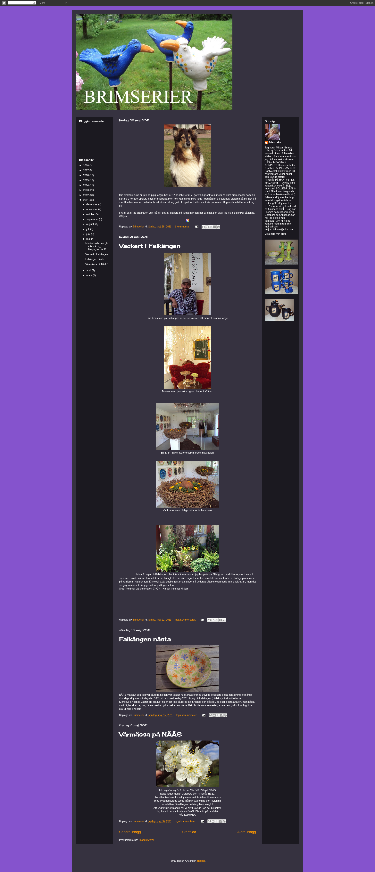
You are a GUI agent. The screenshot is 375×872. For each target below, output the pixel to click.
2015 (86, 180)
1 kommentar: (183, 226)
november (92, 209)
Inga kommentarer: (186, 619)
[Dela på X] (211, 227)
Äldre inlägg (246, 832)
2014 (86, 185)
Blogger (200, 860)
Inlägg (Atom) (146, 839)
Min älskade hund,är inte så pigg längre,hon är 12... (97, 246)
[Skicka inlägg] (196, 226)
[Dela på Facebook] (215, 227)
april (89, 270)
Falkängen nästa (145, 639)
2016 (86, 175)
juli (88, 229)
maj (88, 238)
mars (89, 275)
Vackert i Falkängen (149, 245)
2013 (86, 190)
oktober (91, 214)
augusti (90, 224)
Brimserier (275, 142)
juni (88, 234)
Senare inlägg (130, 832)
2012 (86, 195)
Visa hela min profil (275, 233)
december (92, 204)
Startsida (189, 832)
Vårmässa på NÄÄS (150, 734)
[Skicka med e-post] (203, 227)
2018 (86, 165)
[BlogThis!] (207, 227)
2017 (86, 170)
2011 (86, 200)
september (92, 219)
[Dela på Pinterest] (218, 227)
